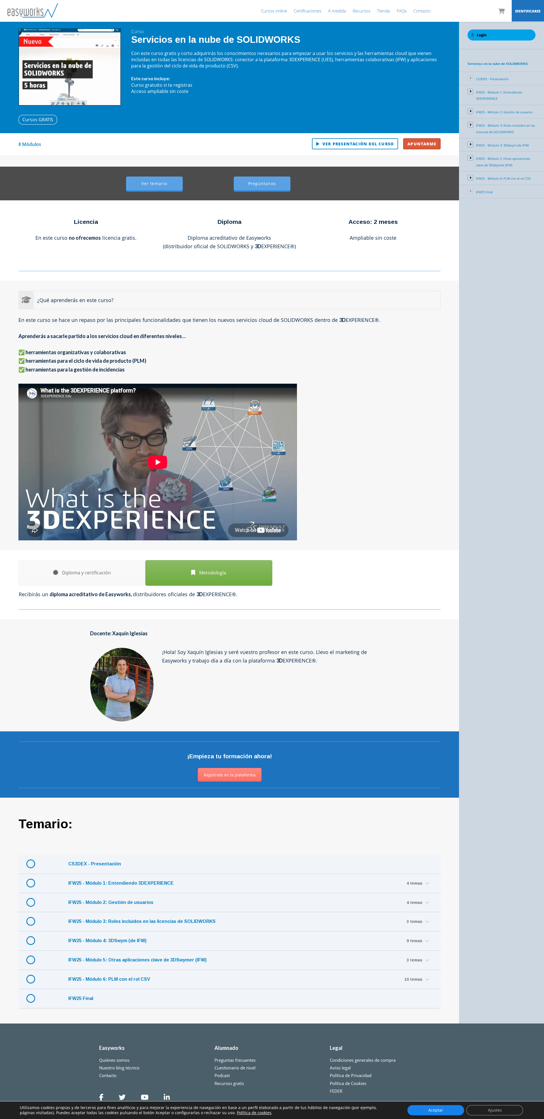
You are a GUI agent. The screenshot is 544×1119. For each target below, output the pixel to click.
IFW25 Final (80, 998)
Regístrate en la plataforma (230, 775)
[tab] (81, 572)
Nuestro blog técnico (119, 1068)
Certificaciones (307, 11)
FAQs (402, 11)
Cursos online (274, 11)
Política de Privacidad (350, 1075)
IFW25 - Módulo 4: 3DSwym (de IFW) (107, 940)
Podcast (222, 1075)
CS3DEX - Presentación (94, 863)
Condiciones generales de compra (363, 1060)
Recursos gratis (229, 1083)
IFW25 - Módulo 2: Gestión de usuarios (110, 902)
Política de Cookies (348, 1083)
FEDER (336, 1091)
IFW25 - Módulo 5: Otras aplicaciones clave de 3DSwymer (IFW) (137, 959)
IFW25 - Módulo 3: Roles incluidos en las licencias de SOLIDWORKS (142, 921)
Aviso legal (340, 1068)
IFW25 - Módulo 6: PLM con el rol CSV (109, 979)
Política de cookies (254, 1112)
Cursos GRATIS (37, 119)
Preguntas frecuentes (235, 1060)
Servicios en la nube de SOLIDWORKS (498, 63)
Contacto (422, 11)
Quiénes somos (114, 1060)
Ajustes (495, 1110)
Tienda (383, 11)
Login (481, 35)
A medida (337, 11)
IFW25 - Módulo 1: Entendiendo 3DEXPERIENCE (121, 883)
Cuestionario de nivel (235, 1068)
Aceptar (435, 1110)
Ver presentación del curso (358, 143)
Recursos (361, 11)
